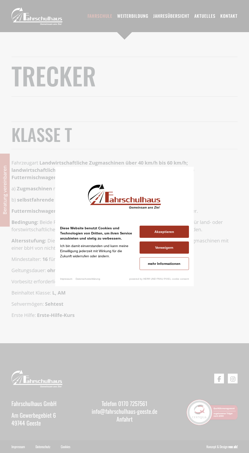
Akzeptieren (164, 232)
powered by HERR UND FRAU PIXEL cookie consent (159, 278)
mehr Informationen (164, 264)
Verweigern (164, 248)
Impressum (66, 278)
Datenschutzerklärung (88, 278)
